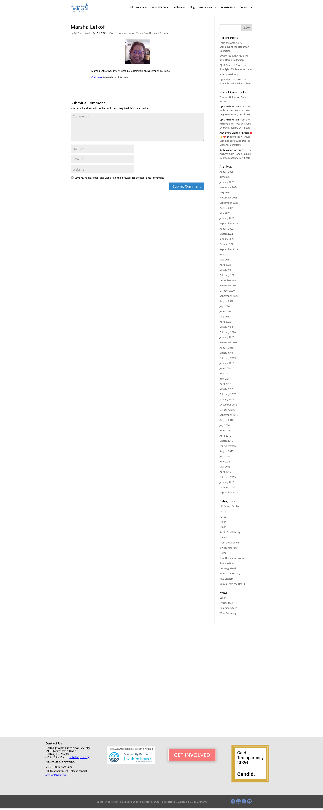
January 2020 (227, 337)
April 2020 (225, 321)
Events (223, 537)
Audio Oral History (230, 532)
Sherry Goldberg (229, 74)
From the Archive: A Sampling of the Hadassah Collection (234, 46)
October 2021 (227, 244)
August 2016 (227, 420)
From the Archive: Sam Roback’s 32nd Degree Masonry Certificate (235, 110)
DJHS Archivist (82, 33)
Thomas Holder (228, 97)
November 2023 (228, 197)
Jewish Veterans (229, 547)
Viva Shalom (226, 578)
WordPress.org (228, 613)
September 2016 (229, 414)
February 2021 (228, 275)
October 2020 (227, 290)
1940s (223, 516)
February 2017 (228, 394)
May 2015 (225, 466)
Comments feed (228, 608)
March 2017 (226, 389)
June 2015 (225, 461)
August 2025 (227, 171)
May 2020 (225, 316)
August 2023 (227, 208)
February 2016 (228, 446)
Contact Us (246, 7)
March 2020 (226, 327)
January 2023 (227, 218)
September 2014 (229, 492)
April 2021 (225, 264)
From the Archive (229, 542)
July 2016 (225, 425)
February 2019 (228, 358)
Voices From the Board (232, 583)
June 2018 (225, 368)
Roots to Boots (228, 563)
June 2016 (225, 430)
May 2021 (225, 259)
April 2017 (225, 384)
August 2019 (227, 347)
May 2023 (225, 213)
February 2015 (228, 477)
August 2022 (227, 228)
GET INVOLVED (192, 754)
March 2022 (226, 233)
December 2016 (228, 404)
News (223, 552)
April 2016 (225, 435)
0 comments (166, 33)
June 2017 (225, 378)
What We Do (159, 7)
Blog (192, 7)
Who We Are (137, 7)
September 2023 (229, 202)
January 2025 (227, 182)
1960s (223, 527)
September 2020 (229, 295)
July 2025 (225, 176)
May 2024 (225, 192)
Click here (97, 77)
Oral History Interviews (122, 33)
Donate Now (228, 7)
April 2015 (225, 471)
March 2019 (226, 352)
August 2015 (227, 451)
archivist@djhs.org (55, 775)
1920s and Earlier (229, 506)
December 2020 (228, 280)
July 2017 (225, 373)
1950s (223, 521)
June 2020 (225, 311)
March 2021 (226, 270)
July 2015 (225, 456)
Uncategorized (228, 568)
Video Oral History (146, 33)
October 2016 (227, 409)
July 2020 (225, 306)
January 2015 (227, 482)
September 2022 (229, 223)
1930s (223, 511)
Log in (223, 597)
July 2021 (225, 254)
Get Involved (206, 7)
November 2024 (228, 187)
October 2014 (227, 487)
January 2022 (227, 238)
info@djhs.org (79, 757)
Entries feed (226, 602)
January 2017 (227, 399)
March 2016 (226, 440)
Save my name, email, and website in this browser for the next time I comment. (119, 177)
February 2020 (228, 332)
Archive (177, 7)
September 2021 (229, 249)
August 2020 (227, 301)
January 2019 (227, 363)
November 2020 (228, 285)
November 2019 (228, 342)
